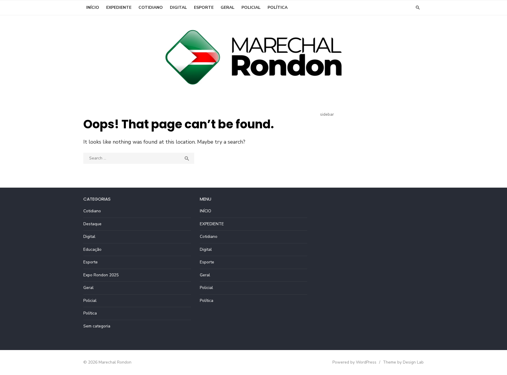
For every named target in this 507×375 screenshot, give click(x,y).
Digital (178, 7)
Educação (92, 249)
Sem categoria (96, 326)
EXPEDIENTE (118, 7)
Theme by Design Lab (403, 362)
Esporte (204, 7)
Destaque (92, 224)
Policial (251, 7)
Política (278, 7)
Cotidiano (150, 7)
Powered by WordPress (354, 362)
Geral (227, 7)
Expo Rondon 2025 (101, 275)
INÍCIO (92, 7)
